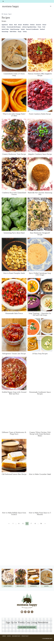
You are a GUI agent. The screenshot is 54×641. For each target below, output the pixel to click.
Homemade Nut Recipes (14, 27)
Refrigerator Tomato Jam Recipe (14, 353)
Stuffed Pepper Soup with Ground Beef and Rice (14, 393)
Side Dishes (13, 31)
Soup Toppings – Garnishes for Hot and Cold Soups (40, 314)
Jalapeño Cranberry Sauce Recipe (40, 154)
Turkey (25, 31)
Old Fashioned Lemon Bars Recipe (14, 474)
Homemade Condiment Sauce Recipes (40, 393)
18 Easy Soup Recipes (40, 353)
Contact (4, 636)
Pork (43, 27)
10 (41, 523)
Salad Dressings (14, 29)
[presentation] (14, 55)
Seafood (42, 29)
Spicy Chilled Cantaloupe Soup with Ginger (40, 274)
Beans (11, 24)
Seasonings (5, 31)
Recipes (9, 636)
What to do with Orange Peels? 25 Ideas (14, 115)
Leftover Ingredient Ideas (29, 27)
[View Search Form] (3, 1)
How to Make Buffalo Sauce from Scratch (14, 513)
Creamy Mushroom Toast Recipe (14, 154)
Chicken (32, 24)
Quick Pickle (5, 29)
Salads (23, 29)
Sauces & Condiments (32, 29)
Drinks (3, 27)
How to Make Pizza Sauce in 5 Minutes (40, 513)
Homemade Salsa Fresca (14, 313)
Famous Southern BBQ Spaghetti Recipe (40, 74)
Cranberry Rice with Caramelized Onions (14, 193)
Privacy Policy (25, 636)
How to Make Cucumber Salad (40, 474)
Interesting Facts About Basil (14, 233)
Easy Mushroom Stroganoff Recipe (40, 234)
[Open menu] (50, 6)
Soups (19, 31)
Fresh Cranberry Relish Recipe (40, 114)
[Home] (2, 14)
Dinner (44, 24)
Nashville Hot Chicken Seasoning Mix (40, 193)
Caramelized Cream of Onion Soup (14, 74)
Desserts (38, 24)
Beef (15, 24)
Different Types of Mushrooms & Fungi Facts (14, 433)
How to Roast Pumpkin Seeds (14, 273)
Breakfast (26, 24)
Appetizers (5, 24)
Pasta (39, 27)
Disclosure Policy (16, 636)
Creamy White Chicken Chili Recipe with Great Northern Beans (40, 434)
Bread (20, 24)
